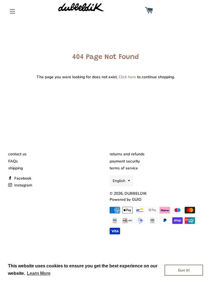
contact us (17, 154)
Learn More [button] (39, 273)
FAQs (13, 161)
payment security (125, 161)
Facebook (22, 178)
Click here (127, 77)
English (119, 180)
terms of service (124, 168)
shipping (15, 168)
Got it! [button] (184, 270)
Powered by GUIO (125, 199)
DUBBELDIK (135, 193)
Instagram (22, 185)
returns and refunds (127, 154)
